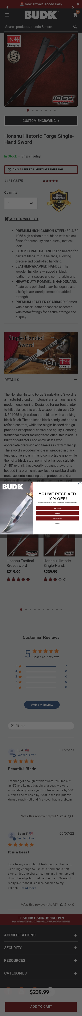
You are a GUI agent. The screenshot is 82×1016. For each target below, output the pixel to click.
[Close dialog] (79, 483)
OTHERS (57, 523)
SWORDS (57, 508)
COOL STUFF (57, 518)
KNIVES (57, 513)
